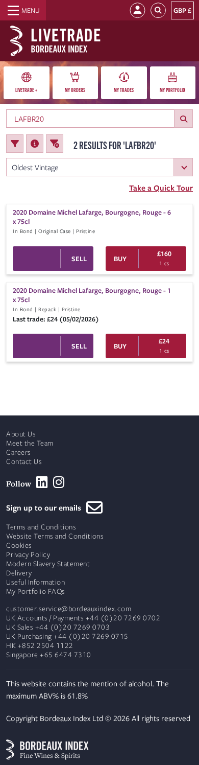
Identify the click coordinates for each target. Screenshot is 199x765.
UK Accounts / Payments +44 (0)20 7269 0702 (83, 618)
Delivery (19, 573)
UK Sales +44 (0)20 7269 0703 (58, 627)
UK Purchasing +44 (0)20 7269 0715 (67, 636)
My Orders (75, 89)
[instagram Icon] (59, 482)
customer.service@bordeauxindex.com (68, 609)
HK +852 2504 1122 (39, 645)
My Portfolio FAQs (35, 591)
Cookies (19, 545)
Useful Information (35, 582)
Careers (18, 452)
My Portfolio (172, 89)
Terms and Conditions (41, 527)
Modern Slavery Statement (48, 564)
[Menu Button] (23, 10)
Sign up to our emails (46, 507)
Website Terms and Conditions (55, 536)
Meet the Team (30, 443)
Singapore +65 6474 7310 (48, 655)
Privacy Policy (28, 554)
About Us (21, 434)
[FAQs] (34, 143)
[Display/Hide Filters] (14, 143)
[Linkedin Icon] (42, 482)
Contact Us (24, 461)
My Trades (124, 89)
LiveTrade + (26, 89)
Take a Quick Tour (161, 187)
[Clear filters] (54, 143)
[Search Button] (158, 10)
